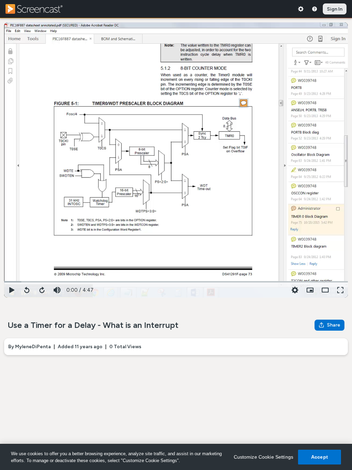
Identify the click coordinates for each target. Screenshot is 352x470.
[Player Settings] (294, 290)
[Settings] (300, 8)
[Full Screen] (340, 290)
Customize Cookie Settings (264, 457)
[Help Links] (314, 8)
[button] (310, 290)
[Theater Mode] (325, 290)
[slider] (176, 281)
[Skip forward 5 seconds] (42, 290)
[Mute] (57, 290)
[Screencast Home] (39, 9)
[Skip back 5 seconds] (26, 290)
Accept (319, 457)
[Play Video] (11, 290)
